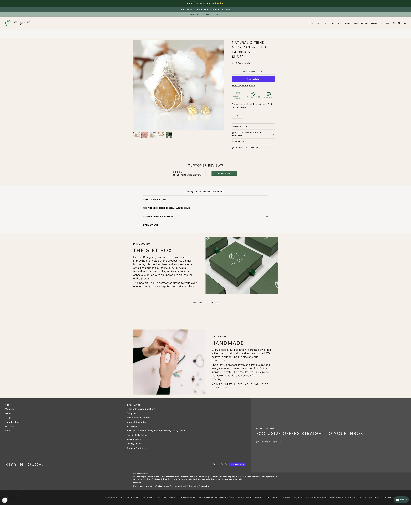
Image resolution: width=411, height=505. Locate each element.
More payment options (243, 85)
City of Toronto (138, 482)
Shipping (131, 413)
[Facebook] (214, 464)
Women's (9, 409)
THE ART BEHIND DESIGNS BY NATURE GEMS (166, 208)
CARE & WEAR (150, 225)
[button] (311, 23)
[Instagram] (226, 464)
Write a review (224, 173)
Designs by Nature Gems (117, 497)
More (8, 430)
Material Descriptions (137, 422)
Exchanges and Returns (138, 417)
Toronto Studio (12, 422)
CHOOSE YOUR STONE (154, 199)
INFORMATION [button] (134, 405)
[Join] (404, 441)
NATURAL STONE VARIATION (158, 216)
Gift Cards (10, 426)
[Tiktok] (217, 464)
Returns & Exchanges (246, 147)
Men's (8, 413)
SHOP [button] (8, 405)
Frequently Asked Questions (141, 409)
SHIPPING (239, 141)
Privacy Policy (134, 443)
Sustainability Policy (137, 435)
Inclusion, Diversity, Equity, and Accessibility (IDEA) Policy (156, 430)
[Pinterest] (222, 464)
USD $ (10, 497)
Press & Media (134, 439)
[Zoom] (137, 126)
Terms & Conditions (136, 448)
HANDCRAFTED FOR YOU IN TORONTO (247, 133)
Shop (8, 417)
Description (241, 126)
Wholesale (132, 426)
